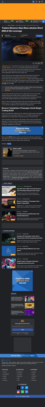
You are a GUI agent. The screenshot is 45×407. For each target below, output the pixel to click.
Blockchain (20, 372)
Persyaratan (30, 332)
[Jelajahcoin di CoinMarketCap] (43, 21)
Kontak (33, 374)
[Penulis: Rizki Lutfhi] (3, 36)
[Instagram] (18, 391)
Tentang (34, 372)
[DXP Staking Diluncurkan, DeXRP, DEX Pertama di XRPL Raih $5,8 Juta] (29, 312)
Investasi (5, 380)
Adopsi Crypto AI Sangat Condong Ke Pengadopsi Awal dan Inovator (27, 262)
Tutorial (5, 372)
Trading (9, 143)
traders (3, 80)
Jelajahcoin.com (6, 66)
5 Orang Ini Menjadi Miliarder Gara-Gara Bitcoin (28, 249)
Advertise (34, 380)
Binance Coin (24, 78)
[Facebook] (22, 387)
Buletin (33, 378)
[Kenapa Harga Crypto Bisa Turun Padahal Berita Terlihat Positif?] (29, 305)
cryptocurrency (15, 67)
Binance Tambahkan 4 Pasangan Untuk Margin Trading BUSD (28, 202)
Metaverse (20, 376)
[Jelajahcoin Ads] (22, 130)
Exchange (20, 374)
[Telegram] (26, 387)
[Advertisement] (22, 11)
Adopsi (4, 378)
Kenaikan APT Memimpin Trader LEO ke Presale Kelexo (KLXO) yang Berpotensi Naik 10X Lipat (29, 237)
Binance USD (24, 115)
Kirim (22, 329)
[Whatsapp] (22, 391)
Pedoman (34, 376)
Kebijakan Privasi (22, 333)
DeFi (19, 378)
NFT (18, 380)
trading (3, 104)
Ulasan (4, 376)
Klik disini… (8, 90)
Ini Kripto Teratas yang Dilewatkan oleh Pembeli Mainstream (28, 214)
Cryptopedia (6, 374)
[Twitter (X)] (18, 387)
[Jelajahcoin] (3, 1)
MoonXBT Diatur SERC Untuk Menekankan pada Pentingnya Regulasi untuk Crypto (29, 189)
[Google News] (26, 391)
